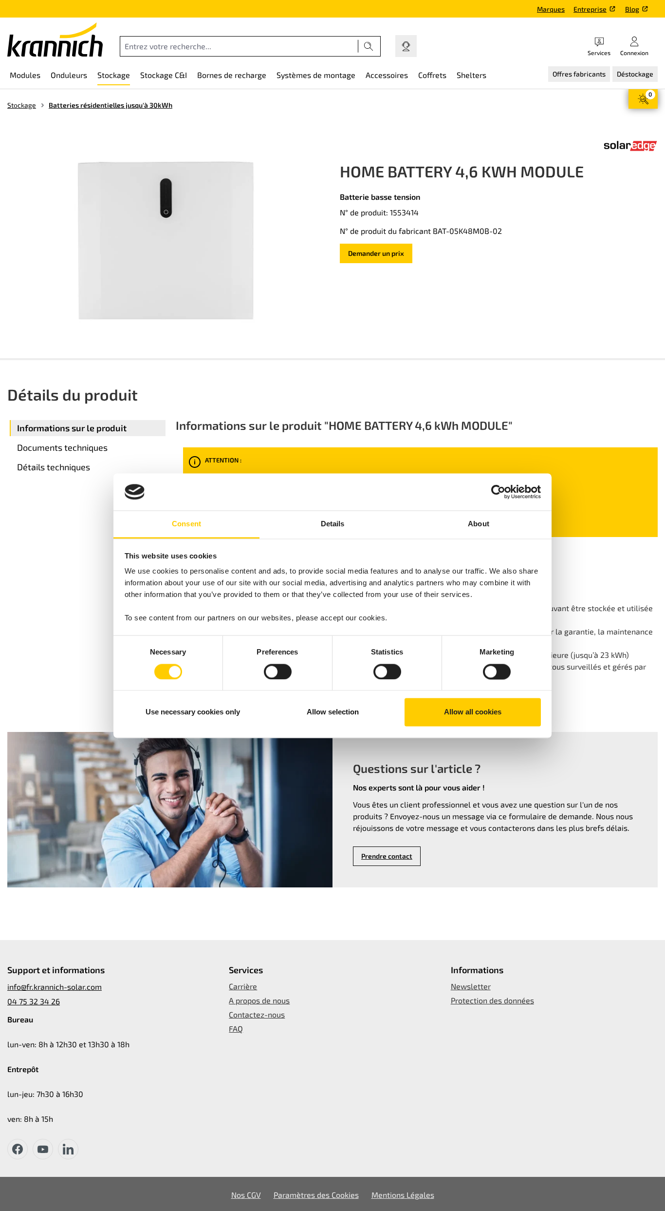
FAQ (236, 1028)
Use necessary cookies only (193, 712)
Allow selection (333, 712)
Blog (632, 9)
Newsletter (471, 986)
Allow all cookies (472, 712)
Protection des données (492, 1000)
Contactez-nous (257, 1014)
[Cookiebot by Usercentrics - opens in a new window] (498, 491)
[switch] (278, 671)
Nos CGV (246, 1194)
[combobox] (239, 46)
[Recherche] (368, 46)
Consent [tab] (186, 524)
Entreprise (590, 9)
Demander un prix (376, 253)
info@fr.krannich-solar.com (54, 986)
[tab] (88, 428)
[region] (166, 241)
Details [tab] (333, 524)
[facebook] (17, 1149)
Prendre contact (386, 856)
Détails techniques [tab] (53, 466)
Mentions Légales (402, 1194)
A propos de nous (259, 1000)
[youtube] (42, 1149)
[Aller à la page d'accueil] (55, 39)
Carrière (243, 986)
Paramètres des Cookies (316, 1194)
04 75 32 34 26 (33, 1001)
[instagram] (68, 1149)
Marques (551, 9)
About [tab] (478, 524)
